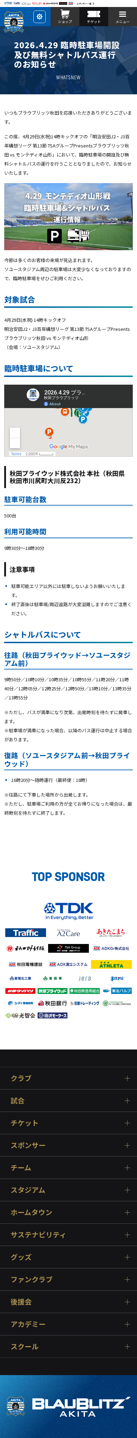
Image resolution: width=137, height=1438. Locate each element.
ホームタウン (31, 1212)
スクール (25, 1346)
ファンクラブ (32, 1279)
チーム (21, 1167)
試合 (18, 1100)
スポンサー (28, 1145)
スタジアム (28, 1190)
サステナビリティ (38, 1234)
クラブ (21, 1078)
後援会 (21, 1302)
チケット (25, 1123)
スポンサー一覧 (84, 3)
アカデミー (28, 1324)
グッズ (21, 1257)
